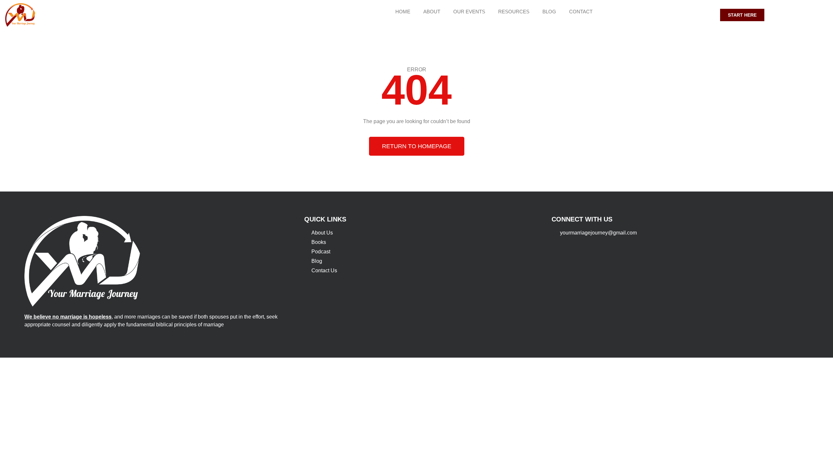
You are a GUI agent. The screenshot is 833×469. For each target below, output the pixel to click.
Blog (549, 11)
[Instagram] (705, 15)
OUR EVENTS (469, 11)
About (431, 11)
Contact (581, 11)
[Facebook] (681, 15)
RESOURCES (513, 11)
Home (402, 11)
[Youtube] (693, 15)
